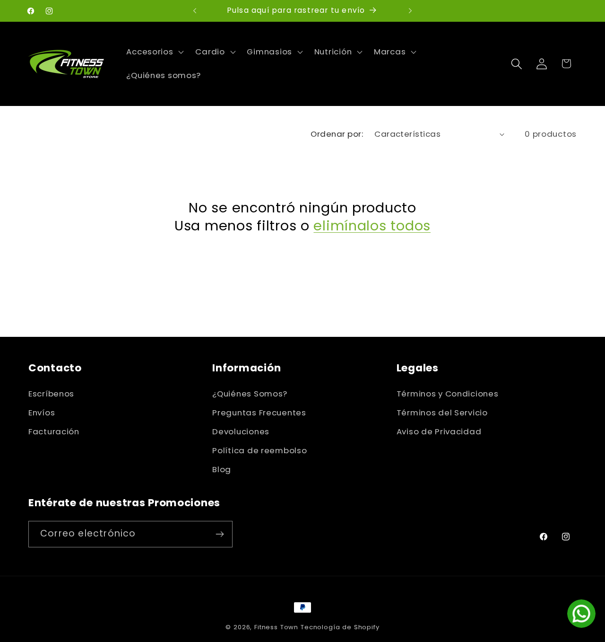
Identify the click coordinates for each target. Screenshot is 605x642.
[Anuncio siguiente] (410, 11)
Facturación (53, 431)
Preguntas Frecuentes (259, 412)
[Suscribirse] (219, 534)
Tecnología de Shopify (340, 627)
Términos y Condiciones (448, 393)
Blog (221, 469)
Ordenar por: (337, 134)
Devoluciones (240, 431)
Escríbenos (51, 393)
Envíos (41, 412)
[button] (154, 52)
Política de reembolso (259, 450)
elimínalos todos (372, 226)
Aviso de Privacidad (439, 431)
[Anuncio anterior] (194, 11)
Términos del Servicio (442, 412)
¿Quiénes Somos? (249, 393)
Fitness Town (276, 627)
